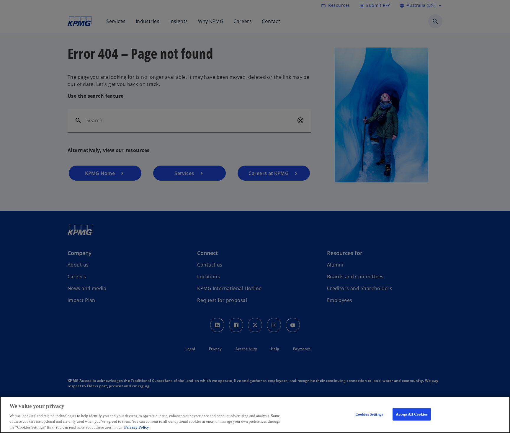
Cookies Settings (369, 414)
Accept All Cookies (411, 414)
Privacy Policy (136, 427)
